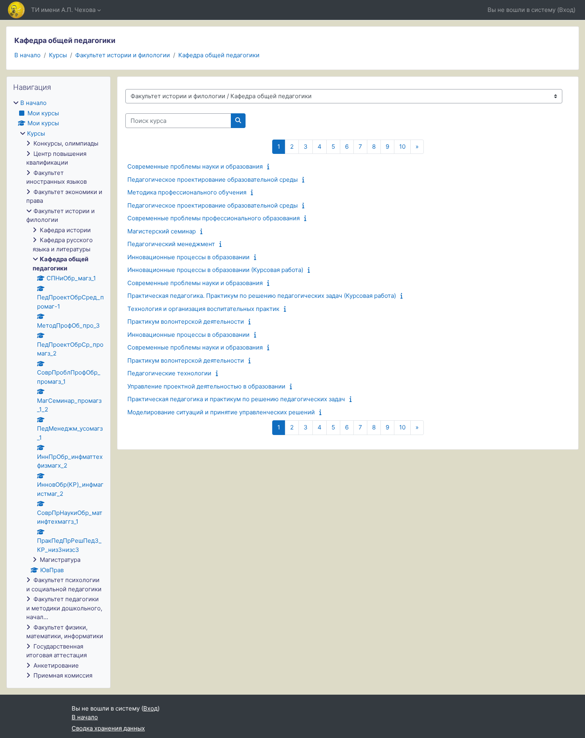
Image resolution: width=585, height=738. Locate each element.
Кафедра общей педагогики (218, 55)
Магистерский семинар (161, 231)
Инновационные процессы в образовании (188, 257)
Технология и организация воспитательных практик (203, 309)
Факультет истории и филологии (122, 55)
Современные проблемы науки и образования (195, 166)
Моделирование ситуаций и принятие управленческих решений (221, 412)
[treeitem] (58, 389)
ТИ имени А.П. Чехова (63, 10)
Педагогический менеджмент (171, 244)
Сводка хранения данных (108, 728)
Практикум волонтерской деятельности (185, 321)
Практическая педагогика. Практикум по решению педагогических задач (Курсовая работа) (261, 295)
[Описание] (270, 166)
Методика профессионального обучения (186, 192)
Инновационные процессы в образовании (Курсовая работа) (215, 270)
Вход (566, 10)
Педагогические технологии (169, 373)
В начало (27, 55)
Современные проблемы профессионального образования (213, 218)
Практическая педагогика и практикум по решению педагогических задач (236, 399)
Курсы (58, 55)
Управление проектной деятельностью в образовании (206, 386)
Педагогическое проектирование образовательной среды (212, 179)
